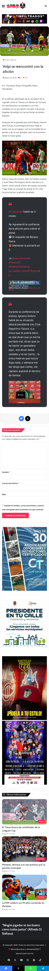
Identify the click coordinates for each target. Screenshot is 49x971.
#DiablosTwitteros (19, 266)
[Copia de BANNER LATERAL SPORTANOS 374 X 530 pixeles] (24, 719)
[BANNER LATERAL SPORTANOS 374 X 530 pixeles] (24, 784)
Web (4, 494)
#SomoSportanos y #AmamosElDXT (25, 949)
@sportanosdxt (21, 258)
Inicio (6, 60)
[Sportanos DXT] (16, 6)
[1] (24, 590)
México (13, 60)
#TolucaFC (15, 262)
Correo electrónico (10, 483)
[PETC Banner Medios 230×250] (24, 647)
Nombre (6, 472)
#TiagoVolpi (16, 211)
